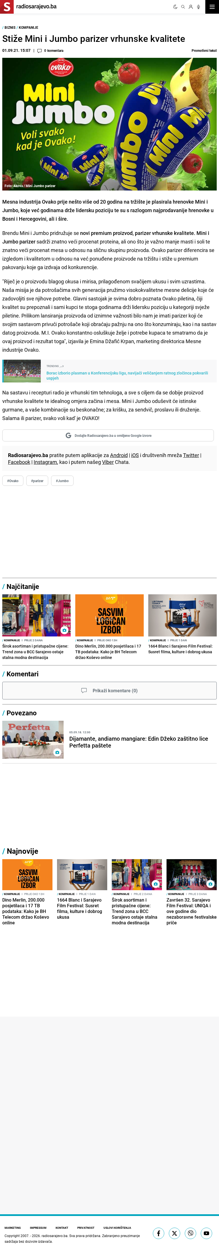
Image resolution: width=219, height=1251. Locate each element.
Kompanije (28, 27)
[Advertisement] (109, 532)
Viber (108, 461)
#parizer (37, 480)
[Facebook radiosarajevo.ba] (158, 1233)
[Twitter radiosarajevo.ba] (174, 1233)
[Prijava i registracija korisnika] (190, 7)
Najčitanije (23, 586)
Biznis (10, 27)
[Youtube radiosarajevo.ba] (206, 1233)
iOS (135, 455)
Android (119, 455)
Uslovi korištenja (117, 1228)
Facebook (19, 461)
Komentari (22, 673)
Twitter (191, 455)
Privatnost (85, 1228)
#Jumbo (62, 480)
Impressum (38, 1228)
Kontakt (62, 1228)
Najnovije (22, 851)
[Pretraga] (183, 7)
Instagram (45, 461)
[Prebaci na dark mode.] (175, 7)
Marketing (13, 1228)
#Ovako (13, 480)
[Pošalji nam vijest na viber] (190, 1233)
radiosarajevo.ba (55, 1235)
